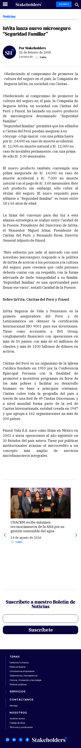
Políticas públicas (18, 684)
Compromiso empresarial (22, 671)
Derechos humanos (19, 662)
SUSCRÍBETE (64, 4)
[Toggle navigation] (5, 4)
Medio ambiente (18, 667)
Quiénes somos (17, 718)
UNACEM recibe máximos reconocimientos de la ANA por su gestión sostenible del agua (37, 526)
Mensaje (14, 705)
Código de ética (17, 723)
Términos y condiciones (21, 727)
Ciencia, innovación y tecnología (25, 680)
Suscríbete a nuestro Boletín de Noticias (40, 605)
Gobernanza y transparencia (23, 675)
